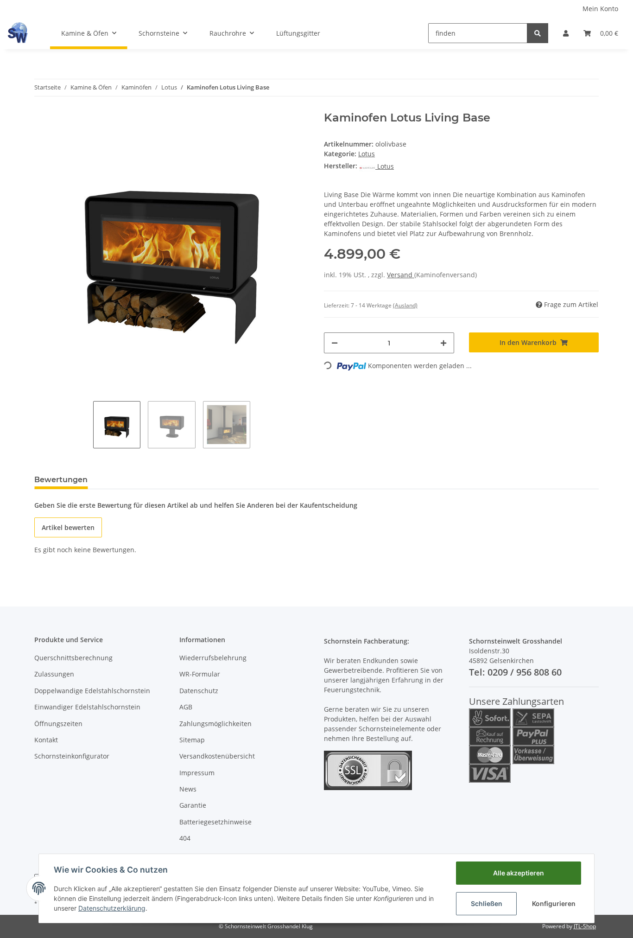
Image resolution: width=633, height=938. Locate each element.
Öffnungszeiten (58, 723)
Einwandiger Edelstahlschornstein (87, 706)
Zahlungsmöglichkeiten (215, 723)
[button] (566, 33)
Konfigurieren (554, 903)
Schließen (486, 903)
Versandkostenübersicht (217, 756)
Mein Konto (600, 8)
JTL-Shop (585, 926)
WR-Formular (199, 674)
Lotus (366, 153)
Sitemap (192, 739)
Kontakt (46, 739)
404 (184, 838)
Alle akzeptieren (518, 873)
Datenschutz (198, 690)
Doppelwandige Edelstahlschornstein (92, 690)
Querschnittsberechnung (73, 657)
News (187, 789)
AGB (185, 706)
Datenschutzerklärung (112, 908)
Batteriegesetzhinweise (215, 821)
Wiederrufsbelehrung (213, 657)
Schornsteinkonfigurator (71, 756)
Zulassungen (54, 674)
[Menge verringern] (334, 343)
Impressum (197, 772)
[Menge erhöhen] (443, 343)
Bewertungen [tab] (61, 479)
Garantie (192, 805)
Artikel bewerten (68, 527)
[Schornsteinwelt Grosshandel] (17, 33)
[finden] (537, 33)
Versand (400, 274)
